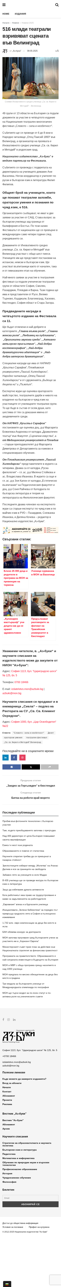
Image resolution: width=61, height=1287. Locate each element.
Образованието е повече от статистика (23, 851)
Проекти (7, 1100)
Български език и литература (19, 1149)
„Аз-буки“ (16, 51)
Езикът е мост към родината (17, 845)
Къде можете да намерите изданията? (24, 1079)
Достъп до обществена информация (20, 1223)
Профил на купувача (39, 1227)
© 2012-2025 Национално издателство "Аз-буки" (24, 1232)
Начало (5, 23)
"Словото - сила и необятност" (28, 733)
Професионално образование (19, 1169)
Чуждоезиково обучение (16, 1177)
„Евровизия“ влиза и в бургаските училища (25, 904)
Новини (15, 23)
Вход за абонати (11, 1083)
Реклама (7, 1104)
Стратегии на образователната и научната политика (26, 1144)
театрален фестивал (36, 737)
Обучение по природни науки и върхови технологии (25, 1163)
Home (5, 13)
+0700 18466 (9, 1056)
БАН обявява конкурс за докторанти (21, 932)
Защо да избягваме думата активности (23, 889)
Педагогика (8, 1154)
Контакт (6, 1091)
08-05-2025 (32, 51)
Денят (51, 733)
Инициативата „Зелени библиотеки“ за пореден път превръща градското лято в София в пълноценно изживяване (30, 913)
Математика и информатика (18, 1158)
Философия (9, 1182)
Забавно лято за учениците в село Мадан (24, 875)
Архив (6, 1128)
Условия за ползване (12, 1227)
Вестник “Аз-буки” (13, 1120)
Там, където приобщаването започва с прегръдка (29, 830)
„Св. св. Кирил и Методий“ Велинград (22, 742)
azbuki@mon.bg (11, 693)
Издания (20, 13)
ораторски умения (13, 737)
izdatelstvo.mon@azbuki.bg (27, 689)
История (7, 1173)
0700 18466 (21, 682)
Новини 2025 (28, 23)
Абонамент (8, 1095)
